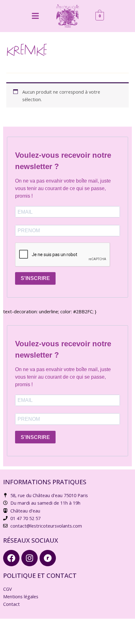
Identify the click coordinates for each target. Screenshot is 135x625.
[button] (35, 16)
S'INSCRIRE (35, 278)
